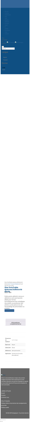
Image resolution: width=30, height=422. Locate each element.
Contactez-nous (5, 397)
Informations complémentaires (15, 323)
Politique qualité (5, 407)
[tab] (16, 320)
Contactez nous (9, 310)
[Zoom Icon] (24, 78)
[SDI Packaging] (11, 42)
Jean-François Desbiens (13, 284)
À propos (3, 395)
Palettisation (8, 14)
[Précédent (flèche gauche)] (0, 421)
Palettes (7, 13)
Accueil (6, 11)
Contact (7, 33)
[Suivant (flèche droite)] (2, 421)
